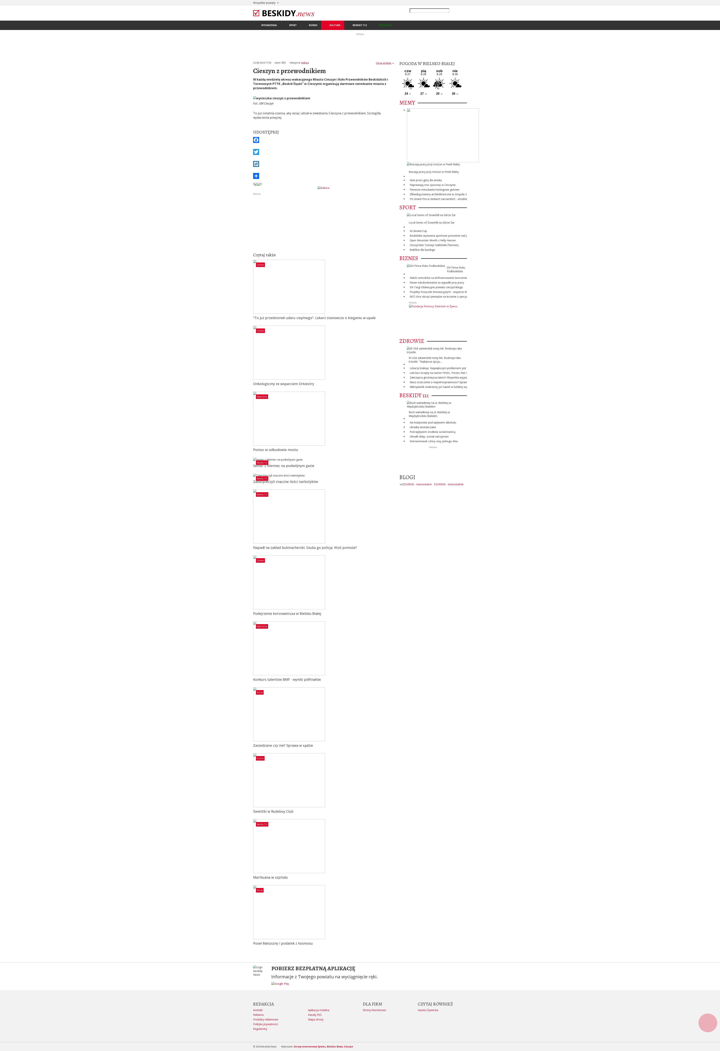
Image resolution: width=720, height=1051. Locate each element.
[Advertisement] (323, 222)
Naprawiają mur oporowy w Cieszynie (433, 185)
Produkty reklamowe (265, 1019)
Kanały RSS (315, 1015)
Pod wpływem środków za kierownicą (432, 432)
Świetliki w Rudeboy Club (273, 811)
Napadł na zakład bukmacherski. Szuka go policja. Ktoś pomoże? (305, 547)
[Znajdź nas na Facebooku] (3, 525)
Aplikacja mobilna (318, 1010)
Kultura (305, 62)
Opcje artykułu (383, 63)
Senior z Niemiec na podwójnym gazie (283, 465)
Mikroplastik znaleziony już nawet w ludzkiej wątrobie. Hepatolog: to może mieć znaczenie (464, 387)
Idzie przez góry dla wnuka (426, 180)
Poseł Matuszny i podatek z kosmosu (283, 943)
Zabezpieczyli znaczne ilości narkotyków (285, 481)
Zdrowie (260, 264)
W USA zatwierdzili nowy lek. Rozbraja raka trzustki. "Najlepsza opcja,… (435, 359)
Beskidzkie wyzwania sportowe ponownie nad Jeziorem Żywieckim (450, 235)
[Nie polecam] (258, 184)
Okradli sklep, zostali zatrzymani (429, 436)
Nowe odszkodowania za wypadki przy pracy (437, 282)
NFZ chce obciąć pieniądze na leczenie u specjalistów (442, 296)
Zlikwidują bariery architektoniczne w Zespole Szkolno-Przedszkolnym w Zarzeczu (459, 194)
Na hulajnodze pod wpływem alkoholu (433, 422)
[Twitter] (323, 152)
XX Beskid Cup (418, 231)
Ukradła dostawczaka (423, 427)
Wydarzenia (262, 396)
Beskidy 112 (262, 462)
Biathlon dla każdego (422, 249)
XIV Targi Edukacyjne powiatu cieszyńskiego (436, 287)
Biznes (260, 692)
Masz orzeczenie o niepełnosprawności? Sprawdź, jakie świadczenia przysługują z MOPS (463, 382)
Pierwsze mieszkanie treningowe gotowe (434, 189)
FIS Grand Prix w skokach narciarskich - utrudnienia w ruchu (446, 199)
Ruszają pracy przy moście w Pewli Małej (434, 172)
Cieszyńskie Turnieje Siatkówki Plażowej (434, 245)
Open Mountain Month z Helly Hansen (433, 240)
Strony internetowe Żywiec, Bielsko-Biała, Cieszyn (323, 1046)
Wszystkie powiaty (264, 2)
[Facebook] (323, 140)
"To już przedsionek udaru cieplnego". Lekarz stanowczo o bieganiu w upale (314, 318)
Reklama (258, 1015)
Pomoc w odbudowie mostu (275, 449)
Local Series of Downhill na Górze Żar (431, 222)
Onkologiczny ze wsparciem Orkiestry (283, 384)
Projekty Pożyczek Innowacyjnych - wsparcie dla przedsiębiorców (449, 292)
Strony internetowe (374, 1010)
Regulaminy (260, 1029)
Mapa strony (315, 1019)
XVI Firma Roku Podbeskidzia (456, 269)
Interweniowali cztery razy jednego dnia (434, 441)
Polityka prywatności (265, 1024)
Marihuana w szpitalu (270, 877)
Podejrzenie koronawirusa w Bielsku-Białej (287, 613)
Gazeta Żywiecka (428, 1010)
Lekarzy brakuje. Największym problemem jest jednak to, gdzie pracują (453, 368)
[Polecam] (255, 184)
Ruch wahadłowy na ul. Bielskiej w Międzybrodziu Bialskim (429, 414)
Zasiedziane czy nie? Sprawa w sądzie (283, 745)
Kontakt (258, 1010)
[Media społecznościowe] (323, 176)
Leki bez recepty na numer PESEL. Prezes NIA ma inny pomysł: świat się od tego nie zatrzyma (467, 373)
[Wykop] (323, 164)
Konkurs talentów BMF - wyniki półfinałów (287, 679)
